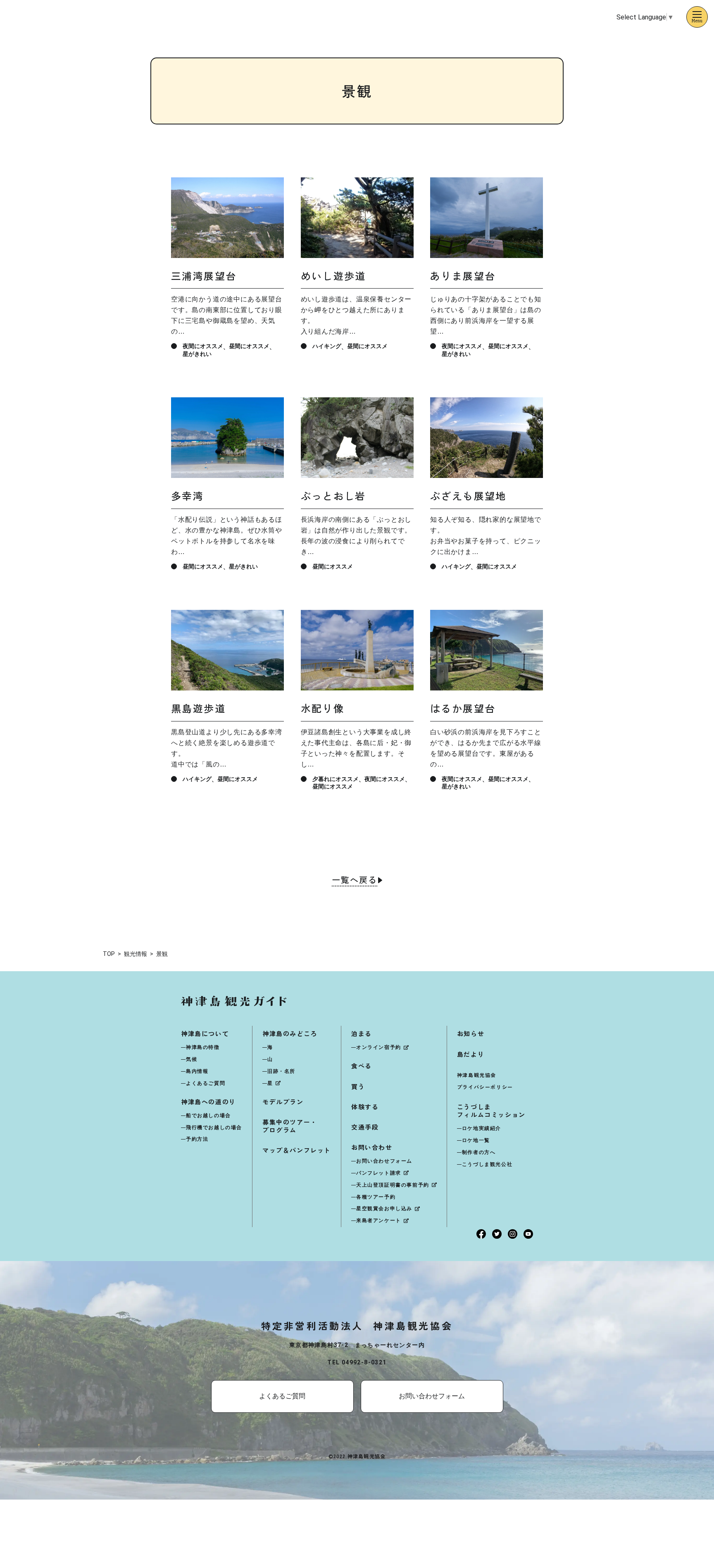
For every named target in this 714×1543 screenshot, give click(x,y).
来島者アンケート (378, 1220)
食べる (361, 1065)
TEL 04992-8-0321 (356, 1362)
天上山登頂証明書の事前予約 (392, 1185)
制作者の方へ (479, 1152)
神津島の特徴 (203, 1047)
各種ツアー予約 (375, 1197)
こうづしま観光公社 (487, 1164)
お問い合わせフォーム (384, 1161)
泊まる (361, 1033)
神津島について (205, 1033)
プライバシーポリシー (485, 1086)
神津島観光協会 (476, 1074)
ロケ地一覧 (476, 1140)
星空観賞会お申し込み (384, 1208)
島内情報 (197, 1071)
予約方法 (197, 1139)
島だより (470, 1054)
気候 (191, 1059)
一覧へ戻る (354, 881)
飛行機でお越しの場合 (214, 1127)
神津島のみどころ (289, 1033)
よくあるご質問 (205, 1083)
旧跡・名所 (281, 1071)
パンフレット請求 (378, 1173)
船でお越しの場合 (208, 1115)
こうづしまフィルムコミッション (491, 1110)
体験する (364, 1106)
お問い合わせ (372, 1147)
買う (358, 1086)
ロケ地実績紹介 (481, 1128)
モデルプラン (283, 1101)
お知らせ (470, 1033)
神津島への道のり (208, 1101)
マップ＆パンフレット (296, 1150)
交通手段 (364, 1127)
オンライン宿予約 (378, 1047)
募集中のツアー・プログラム (289, 1126)
